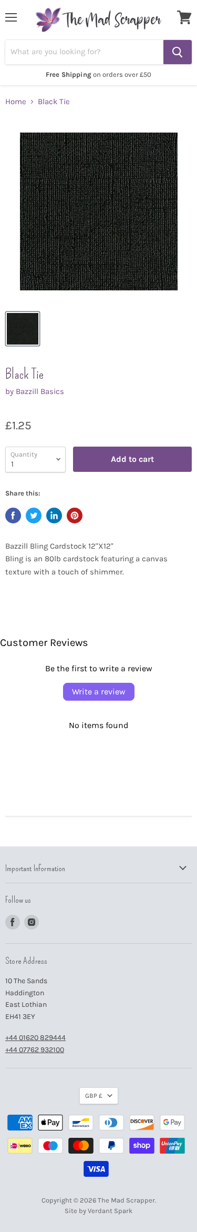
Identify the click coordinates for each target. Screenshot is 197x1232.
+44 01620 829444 (35, 1037)
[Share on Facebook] (13, 515)
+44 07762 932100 (34, 1049)
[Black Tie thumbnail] (22, 329)
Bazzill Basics (40, 391)
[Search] (177, 52)
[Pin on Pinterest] (74, 515)
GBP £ (93, 1095)
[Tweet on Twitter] (34, 515)
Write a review (99, 691)
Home (15, 101)
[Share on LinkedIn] (54, 515)
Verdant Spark (110, 1211)
